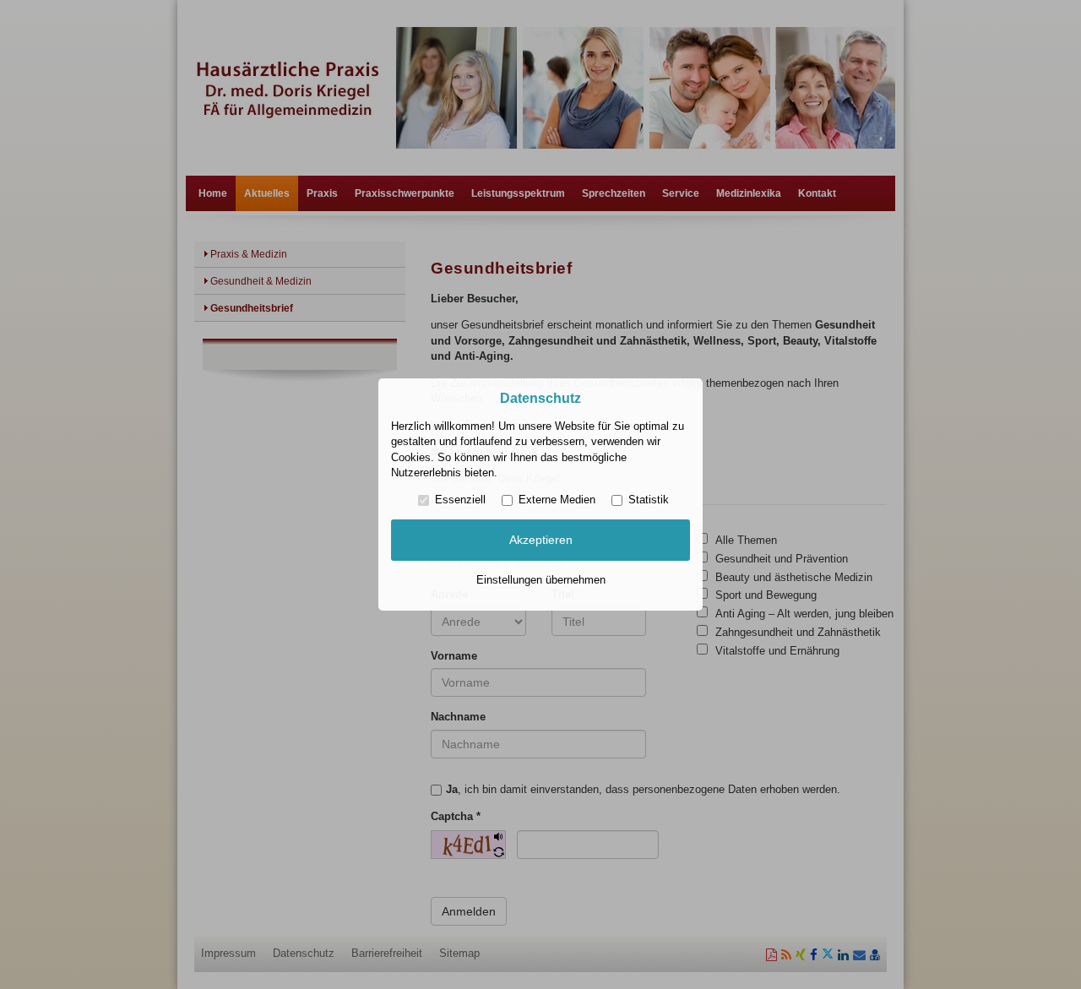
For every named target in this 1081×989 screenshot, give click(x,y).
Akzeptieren (541, 539)
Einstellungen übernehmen (541, 579)
